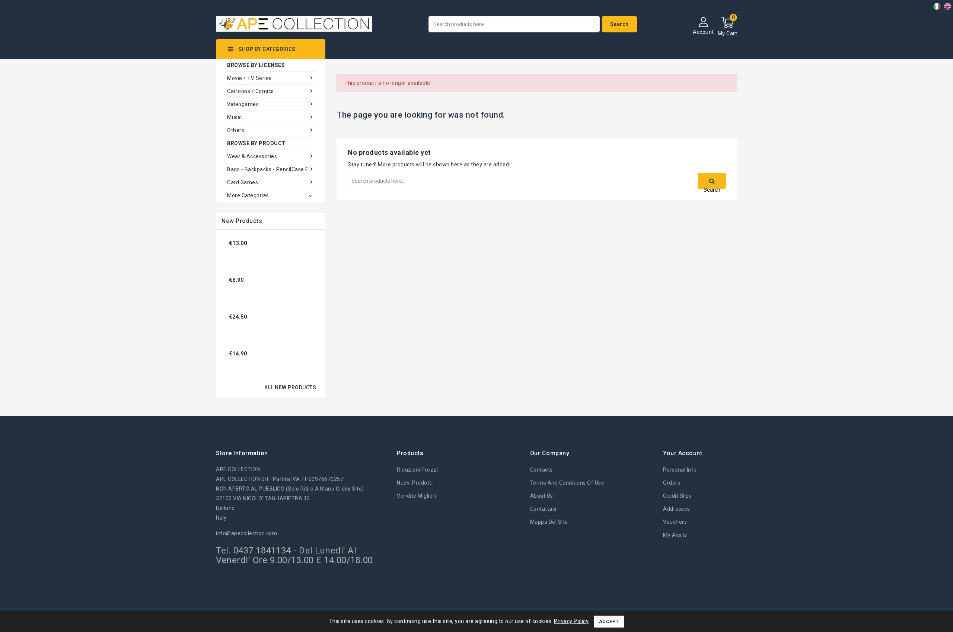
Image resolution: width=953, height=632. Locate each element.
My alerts (675, 535)
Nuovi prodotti (415, 483)
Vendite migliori (416, 496)
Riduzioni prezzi (417, 470)
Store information (242, 453)
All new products (290, 387)
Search (619, 24)
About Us (541, 496)
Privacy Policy (571, 621)
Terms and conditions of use (567, 483)
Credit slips (677, 496)
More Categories (248, 195)
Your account (682, 453)
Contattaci (543, 509)
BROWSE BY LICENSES (256, 65)
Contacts (541, 470)
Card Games (242, 182)
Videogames (243, 104)
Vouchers (675, 522)
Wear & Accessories (252, 156)
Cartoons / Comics (250, 91)
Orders (671, 483)
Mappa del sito (549, 522)
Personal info (680, 470)
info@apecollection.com (246, 533)
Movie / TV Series (249, 78)
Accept (609, 621)
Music (234, 117)
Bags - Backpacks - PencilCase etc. (270, 169)
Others (235, 130)
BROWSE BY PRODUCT (256, 143)
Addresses (676, 509)
